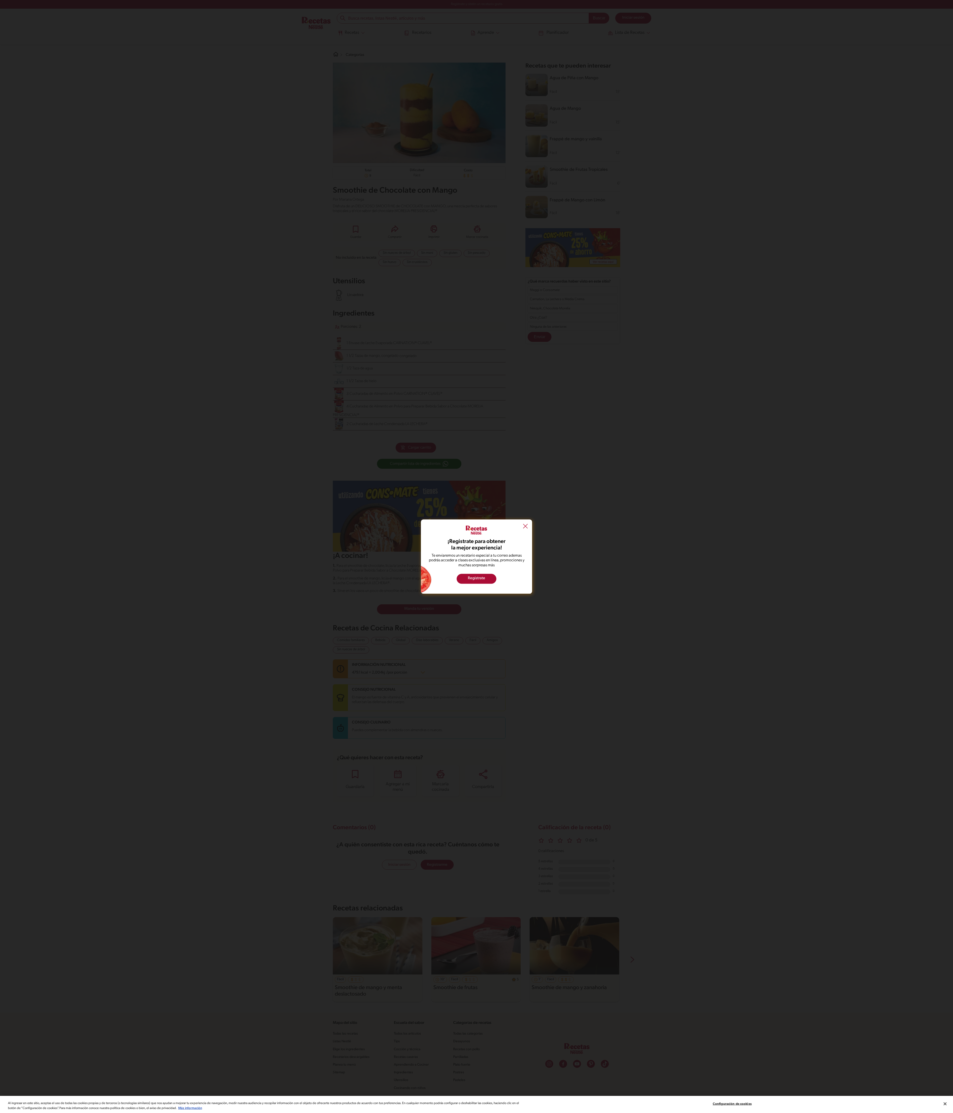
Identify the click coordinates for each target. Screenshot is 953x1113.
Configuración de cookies (732, 1104)
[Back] (525, 526)
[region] (476, 1104)
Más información (190, 1108)
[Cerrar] (945, 1103)
